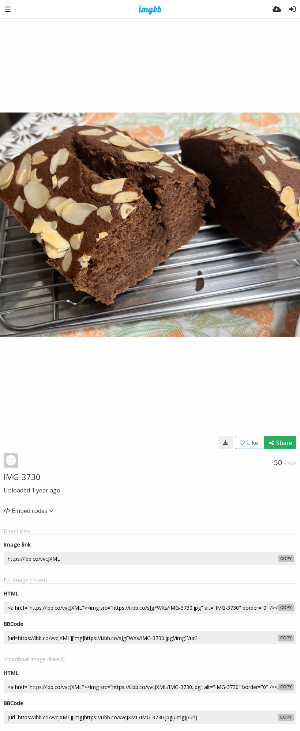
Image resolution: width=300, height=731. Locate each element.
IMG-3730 (22, 476)
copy (286, 558)
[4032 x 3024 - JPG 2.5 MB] (225, 442)
